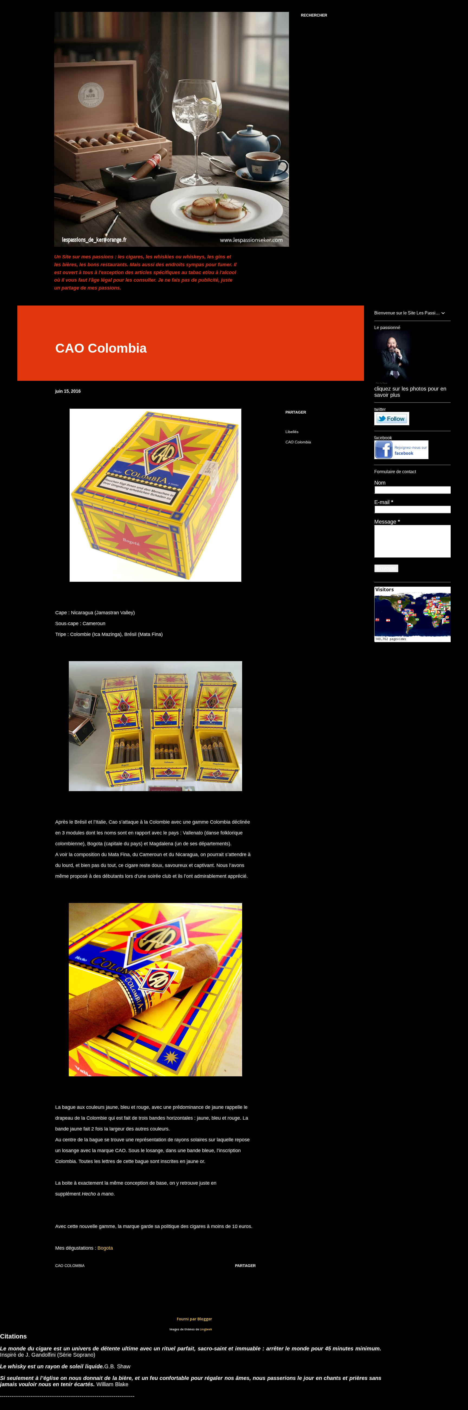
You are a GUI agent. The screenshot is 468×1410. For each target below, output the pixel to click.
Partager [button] (295, 412)
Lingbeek (206, 1329)
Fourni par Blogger (194, 1318)
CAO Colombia (298, 442)
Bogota (105, 1248)
